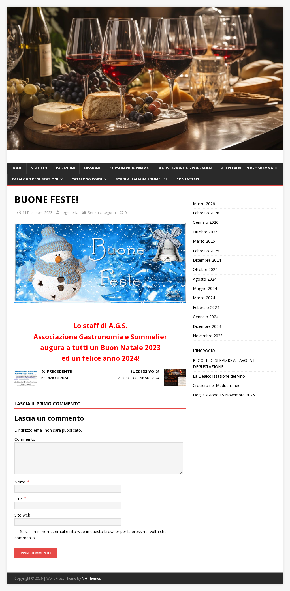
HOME (17, 168)
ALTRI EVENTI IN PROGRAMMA (247, 168)
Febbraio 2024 (206, 307)
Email (19, 498)
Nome (20, 482)
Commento (24, 439)
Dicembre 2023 (207, 326)
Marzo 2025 (204, 241)
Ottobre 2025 (205, 232)
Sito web (22, 515)
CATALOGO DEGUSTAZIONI (35, 179)
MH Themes (91, 578)
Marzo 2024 (204, 297)
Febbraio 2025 (206, 250)
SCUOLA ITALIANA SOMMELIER (142, 179)
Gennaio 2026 (205, 222)
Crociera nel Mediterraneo (217, 385)
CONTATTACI (187, 179)
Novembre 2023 (208, 335)
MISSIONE (92, 168)
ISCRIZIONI (65, 168)
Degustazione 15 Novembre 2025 (224, 394)
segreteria (69, 212)
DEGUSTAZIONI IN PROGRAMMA (184, 168)
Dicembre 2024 (207, 260)
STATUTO (39, 168)
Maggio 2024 (205, 288)
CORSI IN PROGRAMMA (129, 168)
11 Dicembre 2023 (37, 212)
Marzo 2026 (204, 203)
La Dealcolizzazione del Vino (219, 376)
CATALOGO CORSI (87, 179)
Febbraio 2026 (206, 213)
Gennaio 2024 (205, 316)
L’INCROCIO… (205, 350)
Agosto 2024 (204, 279)
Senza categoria (102, 212)
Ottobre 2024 (205, 269)
